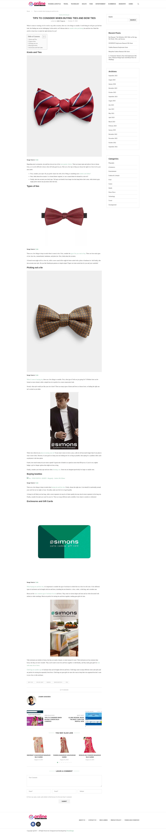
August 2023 (112, 101)
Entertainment (100, 4)
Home (28, 11)
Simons (49, 682)
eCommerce (112, 4)
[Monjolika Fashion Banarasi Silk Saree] (90, 745)
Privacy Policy (116, 820)
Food (91, 4)
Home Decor (112, 192)
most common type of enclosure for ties (45, 593)
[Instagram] (38, 824)
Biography (122, 4)
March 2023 (112, 121)
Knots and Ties (33, 39)
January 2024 (112, 84)
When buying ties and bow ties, (35, 586)
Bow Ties (30, 682)
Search (110, 17)
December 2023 (113, 88)
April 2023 (112, 117)
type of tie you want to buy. (78, 253)
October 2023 (112, 92)
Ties (67, 682)
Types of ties (32, 41)
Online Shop (39, 682)
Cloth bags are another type (34, 669)
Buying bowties (33, 45)
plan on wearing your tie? (48, 453)
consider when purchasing (76, 28)
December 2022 (113, 134)
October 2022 (112, 142)
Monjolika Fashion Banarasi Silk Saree (119, 51)
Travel (66, 4)
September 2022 (113, 146)
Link (37, 160)
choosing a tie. (57, 469)
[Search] (138, 4)
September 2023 (113, 96)
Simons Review (58, 682)
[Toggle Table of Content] (43, 36)
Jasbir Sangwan (61, 21)
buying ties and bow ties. (58, 487)
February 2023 (113, 126)
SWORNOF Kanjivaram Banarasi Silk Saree (121, 43)
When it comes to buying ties (35, 379)
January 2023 (112, 130)
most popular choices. (66, 164)
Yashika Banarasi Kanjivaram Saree (118, 47)
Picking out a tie (33, 43)
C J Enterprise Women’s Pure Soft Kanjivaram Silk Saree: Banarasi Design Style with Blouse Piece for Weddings (123, 57)
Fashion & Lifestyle (54, 4)
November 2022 (113, 138)
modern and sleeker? (85, 173)
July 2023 (111, 105)
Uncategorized (112, 205)
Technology (75, 4)
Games (131, 4)
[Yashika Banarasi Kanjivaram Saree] (64, 745)
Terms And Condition (131, 820)
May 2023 (111, 113)
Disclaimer (103, 820)
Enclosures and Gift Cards (36, 47)
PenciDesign (70, 831)
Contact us (92, 820)
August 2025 (112, 80)
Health (84, 4)
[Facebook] (33, 824)
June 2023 (111, 109)
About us (82, 820)
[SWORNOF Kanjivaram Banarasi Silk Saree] (39, 745)
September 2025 (113, 75)
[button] (29, 749)
